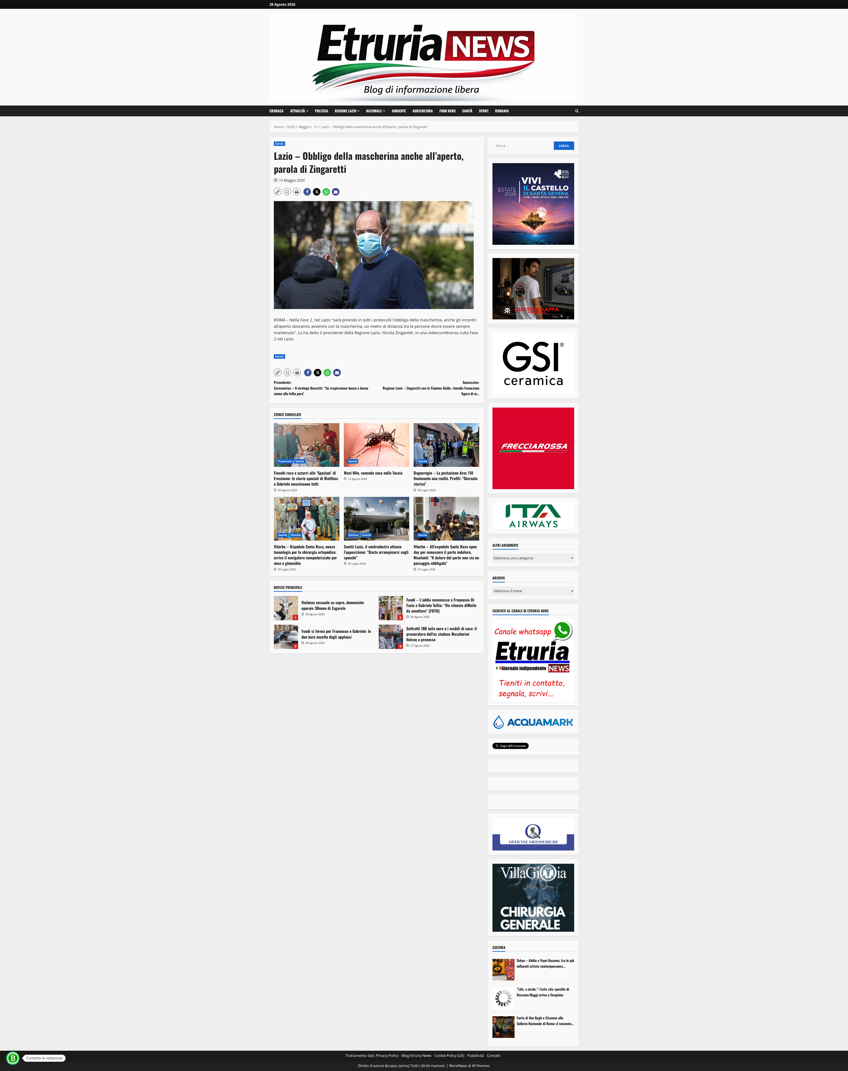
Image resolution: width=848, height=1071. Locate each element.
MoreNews (458, 1065)
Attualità (297, 110)
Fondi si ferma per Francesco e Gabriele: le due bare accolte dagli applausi (286, 637)
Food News (447, 110)
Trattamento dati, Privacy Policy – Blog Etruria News (389, 1055)
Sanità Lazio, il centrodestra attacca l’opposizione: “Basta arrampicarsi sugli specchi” (376, 552)
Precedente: (321, 388)
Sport (483, 110)
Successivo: (431, 388)
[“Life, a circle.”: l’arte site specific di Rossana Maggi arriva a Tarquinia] (503, 998)
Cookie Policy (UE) (449, 1055)
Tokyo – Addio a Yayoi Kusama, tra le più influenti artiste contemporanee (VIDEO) (545, 963)
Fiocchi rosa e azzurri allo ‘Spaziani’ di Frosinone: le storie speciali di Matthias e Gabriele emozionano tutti (306, 478)
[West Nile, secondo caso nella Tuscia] (376, 445)
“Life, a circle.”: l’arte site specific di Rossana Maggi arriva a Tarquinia (543, 991)
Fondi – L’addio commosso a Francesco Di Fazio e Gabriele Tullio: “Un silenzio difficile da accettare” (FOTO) (391, 608)
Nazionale (374, 110)
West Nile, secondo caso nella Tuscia (373, 473)
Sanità (467, 110)
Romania (502, 110)
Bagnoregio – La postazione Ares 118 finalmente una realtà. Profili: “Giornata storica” (445, 478)
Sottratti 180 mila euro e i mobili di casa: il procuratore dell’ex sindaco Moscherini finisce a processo (391, 637)
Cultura (498, 947)
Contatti (493, 1055)
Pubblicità (475, 1055)
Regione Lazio (345, 110)
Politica (321, 110)
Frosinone (285, 461)
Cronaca (276, 110)
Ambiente (399, 110)
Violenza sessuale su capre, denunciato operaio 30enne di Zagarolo (286, 608)
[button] (577, 111)
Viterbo (296, 535)
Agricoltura (423, 110)
